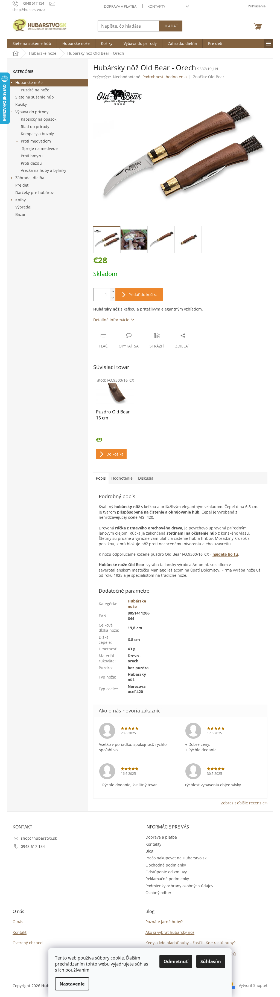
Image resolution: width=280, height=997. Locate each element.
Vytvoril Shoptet (253, 985)
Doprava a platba (120, 6)
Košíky (21, 104)
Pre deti (22, 185)
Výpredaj (23, 207)
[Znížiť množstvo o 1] (112, 298)
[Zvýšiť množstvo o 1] (112, 291)
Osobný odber (158, 892)
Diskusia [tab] (145, 478)
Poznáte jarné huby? (164, 921)
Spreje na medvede (40, 148)
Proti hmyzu (32, 155)
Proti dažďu (31, 163)
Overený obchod (28, 942)
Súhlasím (210, 961)
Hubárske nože (29, 82)
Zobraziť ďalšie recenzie (243, 802)
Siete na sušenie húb (34, 97)
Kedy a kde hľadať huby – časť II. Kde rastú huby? (190, 942)
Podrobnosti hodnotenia (164, 76)
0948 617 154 (33, 846)
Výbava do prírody (31, 111)
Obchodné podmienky (165, 865)
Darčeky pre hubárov (34, 192)
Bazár (20, 214)
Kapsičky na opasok (38, 119)
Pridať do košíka (143, 294)
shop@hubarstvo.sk (39, 838)
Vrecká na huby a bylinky (43, 170)
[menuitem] (32, 43)
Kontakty (156, 6)
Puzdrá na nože (35, 89)
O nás (18, 921)
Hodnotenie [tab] (122, 478)
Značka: (208, 76)
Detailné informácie (111, 319)
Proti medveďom (36, 141)
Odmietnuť (176, 961)
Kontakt (20, 932)
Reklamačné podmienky (167, 878)
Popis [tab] (101, 478)
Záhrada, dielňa (29, 177)
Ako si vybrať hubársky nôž (169, 932)
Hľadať (171, 25)
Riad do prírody (35, 126)
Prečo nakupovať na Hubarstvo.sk (175, 857)
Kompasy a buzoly (37, 133)
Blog (149, 851)
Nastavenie (72, 984)
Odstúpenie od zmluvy (166, 871)
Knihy (20, 199)
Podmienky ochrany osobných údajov (179, 885)
